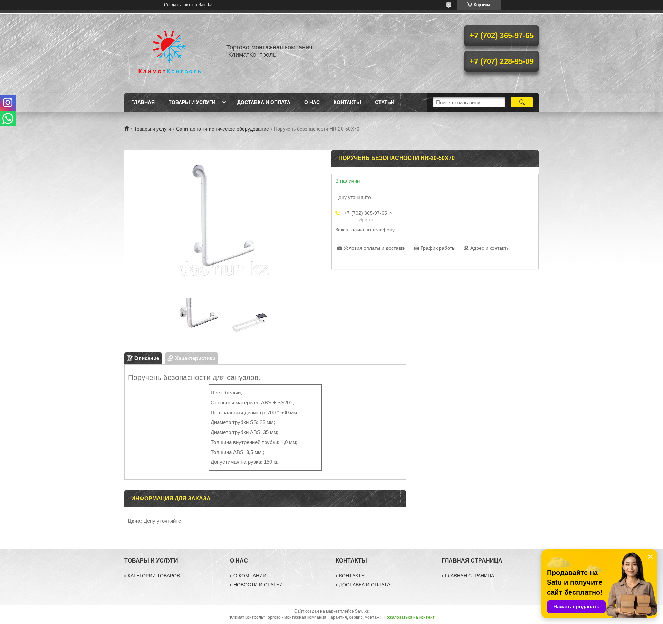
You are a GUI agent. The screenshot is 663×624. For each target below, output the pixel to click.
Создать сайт (177, 4)
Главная (143, 102)
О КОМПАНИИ (249, 575)
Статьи (384, 102)
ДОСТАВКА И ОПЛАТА (364, 584)
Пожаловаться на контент (409, 617)
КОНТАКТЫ (352, 575)
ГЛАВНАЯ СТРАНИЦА (469, 575)
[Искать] (522, 102)
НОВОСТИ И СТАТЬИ (258, 584)
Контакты (347, 102)
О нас (312, 102)
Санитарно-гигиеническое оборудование (222, 129)
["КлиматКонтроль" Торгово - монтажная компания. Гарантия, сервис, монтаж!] (169, 51)
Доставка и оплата (263, 102)
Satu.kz (362, 611)
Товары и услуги (192, 102)
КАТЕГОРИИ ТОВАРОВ (154, 575)
